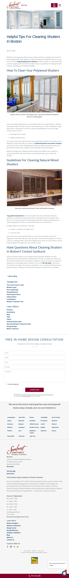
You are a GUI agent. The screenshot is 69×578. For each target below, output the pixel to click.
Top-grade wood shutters (15, 216)
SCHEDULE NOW (34, 390)
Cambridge (44, 417)
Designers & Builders (14, 533)
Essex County (56, 417)
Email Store (10, 474)
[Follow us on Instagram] (14, 547)
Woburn (9, 430)
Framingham (11, 417)
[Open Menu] (59, 5)
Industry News (11, 297)
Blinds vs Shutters (13, 329)
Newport (21, 424)
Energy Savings (12, 326)
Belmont (10, 427)
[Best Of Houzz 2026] (34, 560)
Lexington (22, 427)
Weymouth (55, 427)
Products (10, 310)
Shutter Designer (12, 523)
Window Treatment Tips (15, 301)
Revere (32, 417)
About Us (10, 537)
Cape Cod (32, 436)
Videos (9, 319)
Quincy (9, 420)
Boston (54, 430)
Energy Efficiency (12, 292)
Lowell (43, 424)
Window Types (11, 287)
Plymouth (21, 420)
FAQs (8, 317)
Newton (54, 424)
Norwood (10, 424)
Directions (10, 466)
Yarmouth (21, 436)
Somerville (22, 417)
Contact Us (10, 540)
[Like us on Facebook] (7, 547)
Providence (44, 420)
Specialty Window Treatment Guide (19, 324)
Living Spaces (11, 299)
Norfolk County (34, 427)
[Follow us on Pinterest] (11, 547)
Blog (8, 314)
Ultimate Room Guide (14, 322)
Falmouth (43, 430)
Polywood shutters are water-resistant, (48, 143)
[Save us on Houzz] (18, 547)
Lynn (20, 430)
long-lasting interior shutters (27, 61)
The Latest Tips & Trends (15, 285)
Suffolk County (34, 424)
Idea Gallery (11, 312)
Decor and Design (12, 290)
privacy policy (26, 396)
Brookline (32, 420)
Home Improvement (13, 294)
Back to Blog (13, 276)
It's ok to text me (13, 384)
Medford (54, 420)
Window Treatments (14, 526)
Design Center (11, 528)
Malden (43, 427)
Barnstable (10, 436)
